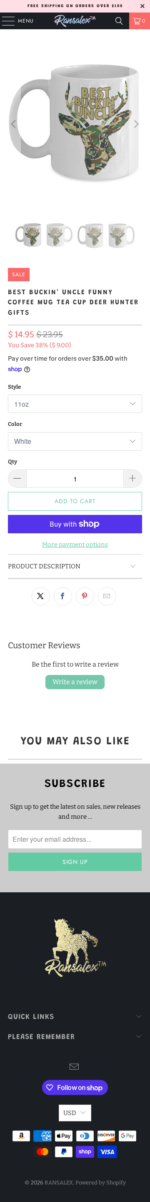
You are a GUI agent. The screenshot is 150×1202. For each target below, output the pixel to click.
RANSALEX (59, 1182)
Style (14, 387)
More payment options (75, 544)
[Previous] (14, 124)
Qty (12, 461)
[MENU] (4, 21)
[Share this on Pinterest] (85, 596)
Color (15, 424)
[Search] (119, 21)
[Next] (135, 124)
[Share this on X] (41, 596)
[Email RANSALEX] (74, 1067)
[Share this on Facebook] (63, 596)
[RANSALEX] (75, 21)
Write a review (75, 682)
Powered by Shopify (100, 1182)
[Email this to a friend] (107, 596)
